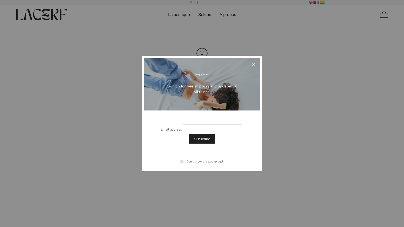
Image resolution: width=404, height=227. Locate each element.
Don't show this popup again (205, 162)
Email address (171, 129)
